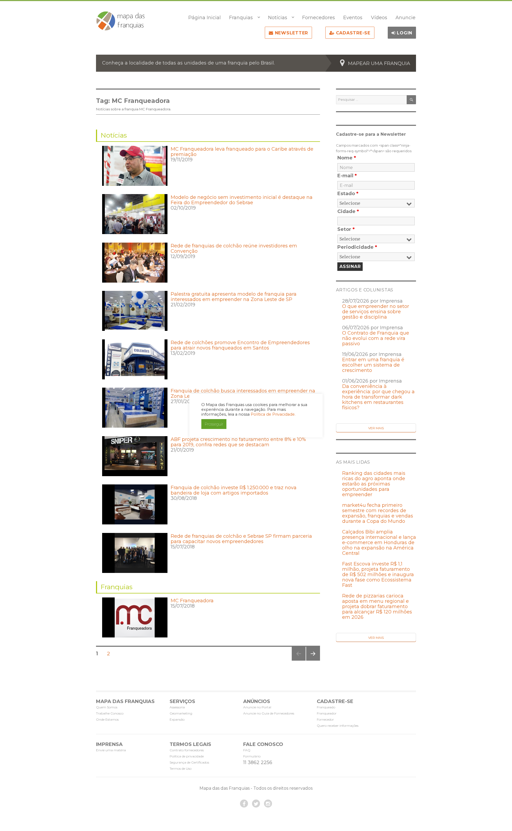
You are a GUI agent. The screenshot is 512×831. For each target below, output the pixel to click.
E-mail (347, 175)
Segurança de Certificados (189, 762)
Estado (347, 193)
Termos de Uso (180, 768)
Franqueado (326, 707)
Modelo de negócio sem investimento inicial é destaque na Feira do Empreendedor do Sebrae (242, 200)
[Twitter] (256, 804)
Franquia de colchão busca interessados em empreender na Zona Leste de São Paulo (243, 393)
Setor (346, 229)
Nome (346, 157)
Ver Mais (376, 428)
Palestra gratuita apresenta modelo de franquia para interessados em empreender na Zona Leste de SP (234, 296)
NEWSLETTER (290, 32)
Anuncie (405, 18)
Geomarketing (181, 713)
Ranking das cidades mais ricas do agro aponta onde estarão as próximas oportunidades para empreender (373, 483)
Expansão (177, 719)
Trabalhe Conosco (109, 713)
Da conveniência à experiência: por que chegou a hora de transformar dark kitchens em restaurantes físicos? (378, 397)
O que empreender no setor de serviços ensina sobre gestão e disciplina (375, 311)
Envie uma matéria (111, 750)
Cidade (348, 211)
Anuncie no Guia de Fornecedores (268, 713)
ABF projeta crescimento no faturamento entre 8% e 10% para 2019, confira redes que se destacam (238, 442)
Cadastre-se (352, 32)
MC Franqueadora (192, 600)
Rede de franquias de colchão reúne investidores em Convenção (234, 248)
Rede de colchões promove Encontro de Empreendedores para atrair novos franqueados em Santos (240, 345)
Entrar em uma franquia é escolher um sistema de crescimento (373, 365)
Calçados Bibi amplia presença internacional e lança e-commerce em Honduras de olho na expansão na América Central (379, 542)
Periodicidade (357, 247)
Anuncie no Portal (257, 707)
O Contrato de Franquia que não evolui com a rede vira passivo (375, 338)
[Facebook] (244, 804)
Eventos (352, 18)
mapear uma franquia (379, 63)
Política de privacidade (187, 756)
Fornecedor (325, 719)
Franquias (241, 18)
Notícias (277, 18)
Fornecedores (318, 18)
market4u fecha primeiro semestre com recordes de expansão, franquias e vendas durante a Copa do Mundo (377, 513)
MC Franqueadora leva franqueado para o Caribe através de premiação (242, 151)
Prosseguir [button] (214, 424)
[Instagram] (268, 804)
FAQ (246, 750)
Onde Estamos (107, 719)
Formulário (252, 756)
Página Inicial (204, 18)
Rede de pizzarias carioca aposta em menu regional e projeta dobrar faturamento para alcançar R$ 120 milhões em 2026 (377, 606)
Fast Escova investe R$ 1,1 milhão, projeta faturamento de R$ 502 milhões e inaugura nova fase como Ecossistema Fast (378, 574)
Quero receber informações (337, 726)
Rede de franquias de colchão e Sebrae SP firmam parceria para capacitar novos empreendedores (241, 538)
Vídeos (379, 18)
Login (404, 32)
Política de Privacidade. (273, 414)
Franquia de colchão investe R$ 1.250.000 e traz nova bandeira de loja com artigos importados (234, 490)
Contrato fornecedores (187, 750)
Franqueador (327, 713)
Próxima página (312, 660)
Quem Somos (106, 707)
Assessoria (177, 707)
